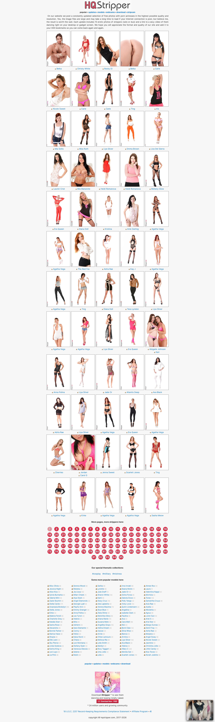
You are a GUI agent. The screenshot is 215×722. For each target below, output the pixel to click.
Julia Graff (102, 592)
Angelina (125, 610)
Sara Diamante (79, 628)
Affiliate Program (140, 711)
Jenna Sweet (108, 472)
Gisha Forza (127, 595)
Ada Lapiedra (103, 604)
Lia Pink (52, 655)
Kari (157, 352)
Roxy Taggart (103, 649)
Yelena (124, 646)
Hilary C (125, 649)
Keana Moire (127, 589)
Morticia (149, 595)
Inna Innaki (126, 586)
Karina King (54, 649)
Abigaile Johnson (157, 349)
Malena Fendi (55, 616)
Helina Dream (103, 628)
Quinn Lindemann (129, 607)
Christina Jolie (152, 646)
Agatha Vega (158, 229)
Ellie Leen (53, 640)
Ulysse (100, 631)
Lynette (101, 589)
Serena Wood (79, 586)
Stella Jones (54, 610)
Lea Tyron (77, 616)
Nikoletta (150, 610)
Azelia (148, 607)
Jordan (83, 472)
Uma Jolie (102, 652)
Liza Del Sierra (157, 149)
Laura (148, 589)
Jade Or (108, 392)
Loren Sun (150, 616)
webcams (110, 12)
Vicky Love (126, 604)
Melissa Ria (102, 640)
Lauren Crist (59, 189)
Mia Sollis (59, 149)
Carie (157, 68)
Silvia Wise (126, 631)
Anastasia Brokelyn (57, 607)
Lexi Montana (79, 643)
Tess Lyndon (133, 309)
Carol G (83, 475)
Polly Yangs (127, 601)
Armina (125, 637)
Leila (99, 655)
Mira (75, 622)
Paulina (125, 616)
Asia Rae (149, 604)
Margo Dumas (152, 625)
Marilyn (101, 646)
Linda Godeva (55, 646)
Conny (76, 631)
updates (92, 12)
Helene (76, 619)
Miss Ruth (83, 149)
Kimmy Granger (80, 610)
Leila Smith (102, 643)
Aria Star (149, 622)
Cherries (59, 472)
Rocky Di (108, 68)
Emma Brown (133, 149)
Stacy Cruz (102, 601)
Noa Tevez (150, 652)
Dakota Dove (127, 598)
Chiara (76, 640)
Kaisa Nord (78, 637)
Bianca (124, 634)
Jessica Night (55, 589)
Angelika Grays (104, 625)
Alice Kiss (53, 592)
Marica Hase (54, 634)
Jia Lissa (77, 592)
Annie (100, 634)
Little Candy (151, 649)
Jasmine (149, 643)
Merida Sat (126, 652)
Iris (157, 109)
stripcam (131, 12)
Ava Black (157, 392)
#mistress (117, 574)
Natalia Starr (54, 622)
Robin (75, 655)
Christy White (83, 68)
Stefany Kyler (79, 646)
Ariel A (148, 619)
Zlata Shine (102, 613)
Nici (123, 625)
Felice (75, 634)
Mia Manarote (83, 189)
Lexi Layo (53, 652)
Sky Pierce (53, 643)
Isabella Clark (127, 613)
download (120, 12)
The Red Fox (84, 269)
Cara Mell (126, 622)
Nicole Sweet (59, 109)
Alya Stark (77, 598)
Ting (133, 109)
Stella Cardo (54, 604)
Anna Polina (59, 392)
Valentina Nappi (152, 592)
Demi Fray (150, 628)
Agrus (148, 613)
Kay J (133, 269)
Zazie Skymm (55, 601)
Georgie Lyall (78, 604)
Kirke (83, 515)
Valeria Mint (54, 598)
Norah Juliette (152, 655)
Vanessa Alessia (80, 649)
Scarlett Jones (133, 472)
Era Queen (59, 229)
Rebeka (76, 589)
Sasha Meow (158, 515)
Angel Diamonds (80, 601)
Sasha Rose (54, 625)
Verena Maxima (104, 607)
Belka (59, 68)
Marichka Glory (104, 616)
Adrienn (76, 625)
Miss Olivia (54, 586)
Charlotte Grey (55, 619)
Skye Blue (102, 610)
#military (106, 574)
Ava (123, 619)
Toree (148, 598)
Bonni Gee (126, 628)
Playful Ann (78, 607)
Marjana (149, 634)
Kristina (108, 229)
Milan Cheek (78, 595)
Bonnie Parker (55, 631)
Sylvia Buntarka (56, 595)
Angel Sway (151, 637)
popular (88, 664)
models (101, 12)
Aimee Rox (150, 586)
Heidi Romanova (108, 189)
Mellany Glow (157, 189)
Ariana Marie (103, 619)
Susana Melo (103, 622)
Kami (100, 598)
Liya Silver (108, 149)
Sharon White (103, 595)
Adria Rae (108, 269)
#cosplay (96, 574)
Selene (76, 652)
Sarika (100, 586)
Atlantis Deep (133, 392)
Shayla (52, 637)
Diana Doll (83, 229)
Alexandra (53, 628)
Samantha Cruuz (153, 601)
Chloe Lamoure (104, 637)
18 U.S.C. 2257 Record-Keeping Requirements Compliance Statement (96, 711)
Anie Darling (133, 229)
